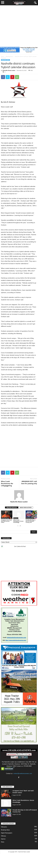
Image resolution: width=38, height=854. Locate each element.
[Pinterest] (12, 77)
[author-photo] (19, 495)
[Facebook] (3, 77)
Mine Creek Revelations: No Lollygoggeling (7, 483)
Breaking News (9, 56)
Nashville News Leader (9, 70)
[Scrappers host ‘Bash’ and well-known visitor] (6, 515)
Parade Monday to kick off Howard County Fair (30, 521)
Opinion (16, 518)
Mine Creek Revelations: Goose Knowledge (18, 521)
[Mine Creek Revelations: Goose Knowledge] (19, 515)
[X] (8, 77)
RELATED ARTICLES (12, 507)
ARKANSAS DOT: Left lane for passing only (29, 482)
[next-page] (20, 526)
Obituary (3, 836)
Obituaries (4, 827)
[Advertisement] (19, 25)
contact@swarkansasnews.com (22, 773)
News (2, 842)
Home (2, 56)
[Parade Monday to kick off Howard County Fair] (31, 515)
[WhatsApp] (17, 77)
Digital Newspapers (6, 833)
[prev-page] (18, 526)
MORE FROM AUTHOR (26, 507)
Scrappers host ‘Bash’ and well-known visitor (6, 521)
